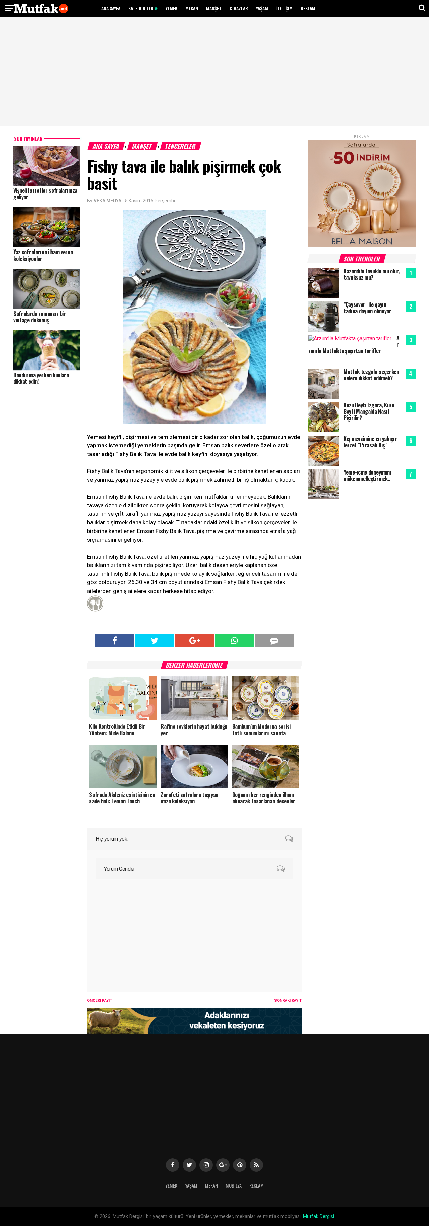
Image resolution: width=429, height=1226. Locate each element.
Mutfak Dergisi (318, 1216)
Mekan (191, 8)
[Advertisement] (214, 72)
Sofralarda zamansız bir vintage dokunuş (39, 317)
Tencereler (180, 146)
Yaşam (262, 8)
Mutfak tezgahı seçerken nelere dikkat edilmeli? (371, 375)
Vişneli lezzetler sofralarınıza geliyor (45, 193)
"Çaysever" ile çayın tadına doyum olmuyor (367, 307)
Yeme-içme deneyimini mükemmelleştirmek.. (367, 475)
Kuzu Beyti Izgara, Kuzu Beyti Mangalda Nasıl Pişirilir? (369, 411)
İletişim (284, 8)
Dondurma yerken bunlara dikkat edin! (41, 378)
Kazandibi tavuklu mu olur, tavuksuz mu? (372, 274)
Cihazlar (239, 8)
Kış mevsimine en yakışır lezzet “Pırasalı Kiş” (370, 442)
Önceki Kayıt (99, 1000)
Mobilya (234, 1185)
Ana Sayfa (110, 8)
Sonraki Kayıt (288, 1000)
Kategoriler (141, 8)
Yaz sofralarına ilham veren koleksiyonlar (43, 255)
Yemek (171, 8)
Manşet (214, 8)
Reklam (308, 8)
